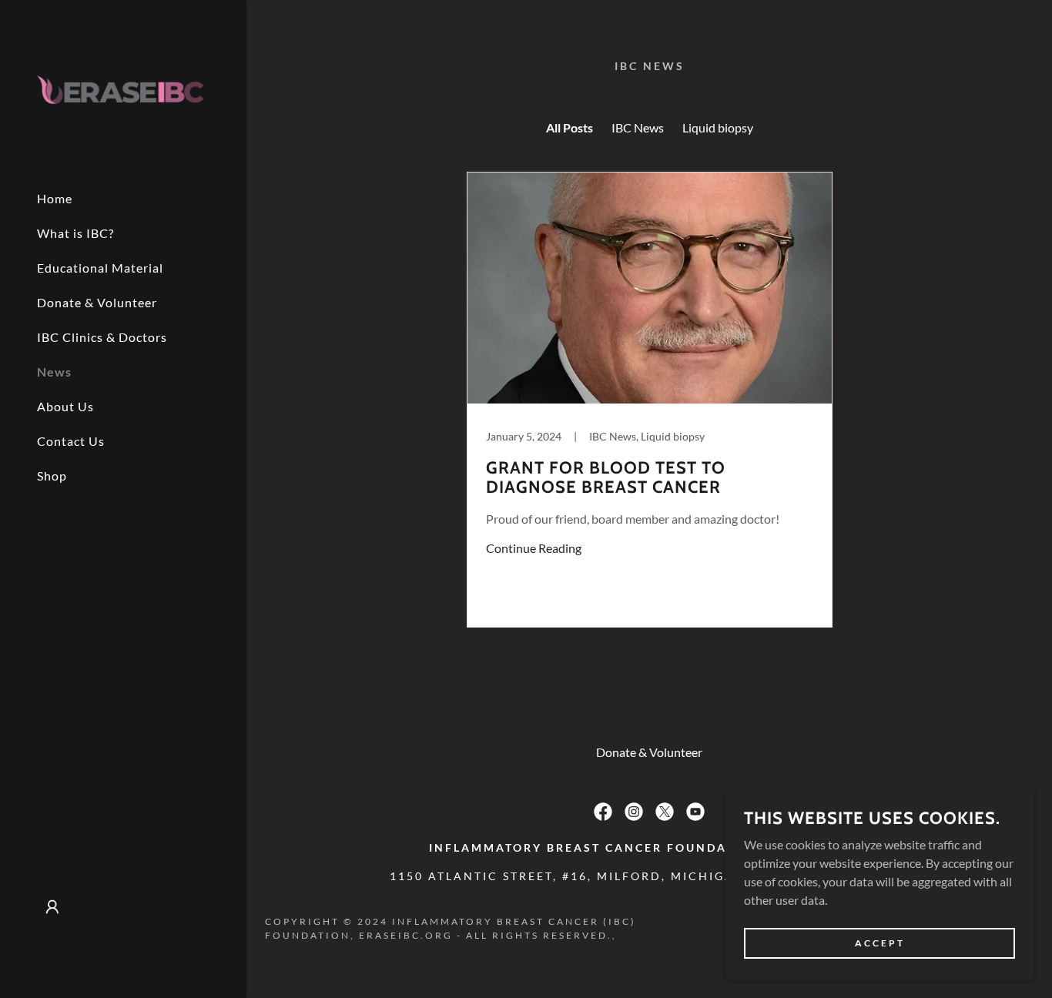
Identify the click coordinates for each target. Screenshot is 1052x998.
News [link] (54, 371)
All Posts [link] (569, 127)
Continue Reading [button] (533, 548)
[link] (123, 87)
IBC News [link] (637, 127)
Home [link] (54, 198)
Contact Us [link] (71, 441)
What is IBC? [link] (75, 233)
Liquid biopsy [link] (717, 127)
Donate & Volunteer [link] (97, 302)
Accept (880, 943)
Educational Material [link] (100, 267)
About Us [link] (65, 406)
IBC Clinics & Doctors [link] (102, 337)
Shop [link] (52, 475)
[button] (52, 907)
